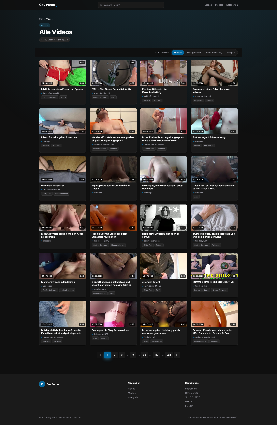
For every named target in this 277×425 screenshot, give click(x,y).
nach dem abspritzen (52, 185)
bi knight (47, 141)
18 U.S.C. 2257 (192, 397)
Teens (63, 97)
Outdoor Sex (149, 149)
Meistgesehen (194, 52)
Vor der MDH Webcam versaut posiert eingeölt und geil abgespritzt (113, 139)
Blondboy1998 (200, 241)
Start (41, 19)
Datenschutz (191, 393)
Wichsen (157, 100)
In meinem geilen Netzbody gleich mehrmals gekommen (161, 332)
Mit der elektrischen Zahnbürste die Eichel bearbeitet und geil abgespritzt (61, 332)
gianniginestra (99, 289)
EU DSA (189, 406)
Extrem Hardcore (201, 290)
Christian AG (149, 337)
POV (112, 293)
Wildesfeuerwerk (151, 96)
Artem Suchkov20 (51, 93)
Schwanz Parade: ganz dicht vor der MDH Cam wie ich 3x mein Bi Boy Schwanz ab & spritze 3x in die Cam (212, 332)
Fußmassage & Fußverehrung (209, 137)
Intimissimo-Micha (51, 189)
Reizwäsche (157, 341)
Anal (196, 197)
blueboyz (198, 141)
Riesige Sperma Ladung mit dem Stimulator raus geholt (109, 235)
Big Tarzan (47, 286)
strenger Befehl (151, 282)
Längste (231, 52)
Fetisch (147, 100)
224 (169, 354)
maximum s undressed (103, 144)
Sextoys (46, 341)
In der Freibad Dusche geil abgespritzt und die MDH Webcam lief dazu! (163, 139)
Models (219, 4)
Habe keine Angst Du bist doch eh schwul (160, 235)
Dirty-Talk (198, 100)
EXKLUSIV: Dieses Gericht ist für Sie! (112, 89)
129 (156, 354)
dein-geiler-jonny (101, 241)
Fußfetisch (208, 145)
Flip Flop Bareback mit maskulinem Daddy (111, 187)
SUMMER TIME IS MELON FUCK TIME (213, 282)
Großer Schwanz (50, 97)
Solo (113, 97)
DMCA (188, 401)
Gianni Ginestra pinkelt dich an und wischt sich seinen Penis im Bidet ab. (112, 283)
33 (144, 354)
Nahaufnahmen (99, 149)
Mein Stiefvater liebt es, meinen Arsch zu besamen (62, 235)
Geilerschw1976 (100, 334)
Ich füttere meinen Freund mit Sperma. (62, 89)
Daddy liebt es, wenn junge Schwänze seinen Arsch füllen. (214, 187)
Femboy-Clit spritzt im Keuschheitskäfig (154, 91)
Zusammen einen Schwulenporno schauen (211, 91)
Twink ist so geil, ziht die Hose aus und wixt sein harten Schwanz (214, 235)
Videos (208, 4)
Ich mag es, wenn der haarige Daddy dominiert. (162, 187)
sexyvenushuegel (202, 96)
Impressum (191, 388)
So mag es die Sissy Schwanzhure (110, 330)
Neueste (178, 52)
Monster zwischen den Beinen (58, 282)
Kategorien (232, 4)
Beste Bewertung (214, 52)
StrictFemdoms (201, 286)
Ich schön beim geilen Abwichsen (59, 137)
